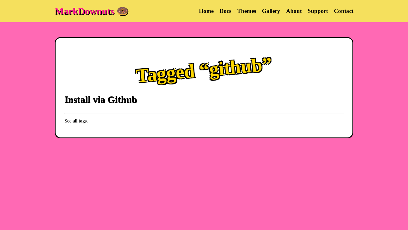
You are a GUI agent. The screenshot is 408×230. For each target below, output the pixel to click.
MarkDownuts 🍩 (91, 11)
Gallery (271, 11)
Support (318, 11)
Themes (246, 11)
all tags (80, 120)
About (294, 11)
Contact (343, 11)
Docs (225, 11)
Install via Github (101, 99)
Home (206, 11)
